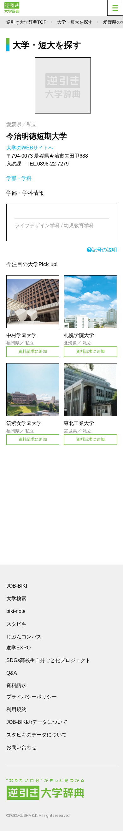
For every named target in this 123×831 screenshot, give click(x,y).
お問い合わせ (21, 747)
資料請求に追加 (32, 351)
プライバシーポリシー (31, 697)
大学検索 (16, 598)
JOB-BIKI (16, 586)
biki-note (16, 611)
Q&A (11, 673)
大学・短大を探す (74, 22)
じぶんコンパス (24, 636)
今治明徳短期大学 (36, 136)
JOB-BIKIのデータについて (36, 722)
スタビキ (16, 623)
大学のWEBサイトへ (30, 147)
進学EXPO (18, 647)
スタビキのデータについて (36, 734)
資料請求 (16, 685)
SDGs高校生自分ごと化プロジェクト (48, 660)
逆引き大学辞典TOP (26, 22)
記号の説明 (104, 250)
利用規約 (16, 709)
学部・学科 (19, 178)
